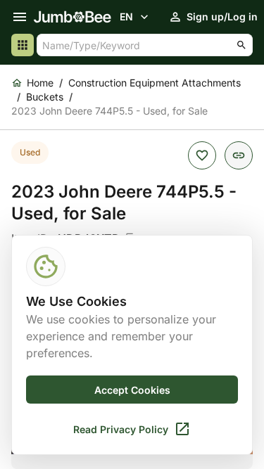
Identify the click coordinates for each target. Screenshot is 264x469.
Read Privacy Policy (120, 429)
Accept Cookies (132, 390)
